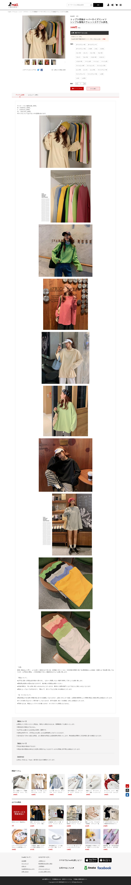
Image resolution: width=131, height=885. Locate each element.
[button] (13, 781)
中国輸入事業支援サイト (80, 879)
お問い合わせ (25, 871)
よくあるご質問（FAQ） (44, 871)
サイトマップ (25, 863)
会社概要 (24, 861)
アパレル (14, 11)
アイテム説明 (20, 95)
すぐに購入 (93, 88)
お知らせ (24, 866)
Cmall (9, 11)
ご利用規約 (41, 866)
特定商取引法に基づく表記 (45, 863)
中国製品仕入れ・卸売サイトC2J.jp (62, 879)
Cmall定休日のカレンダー (28, 869)
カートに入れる (78, 88)
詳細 (104, 39)
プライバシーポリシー (44, 869)
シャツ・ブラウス (23, 11)
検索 (98, 5)
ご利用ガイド (41, 861)
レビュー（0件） (33, 95)
